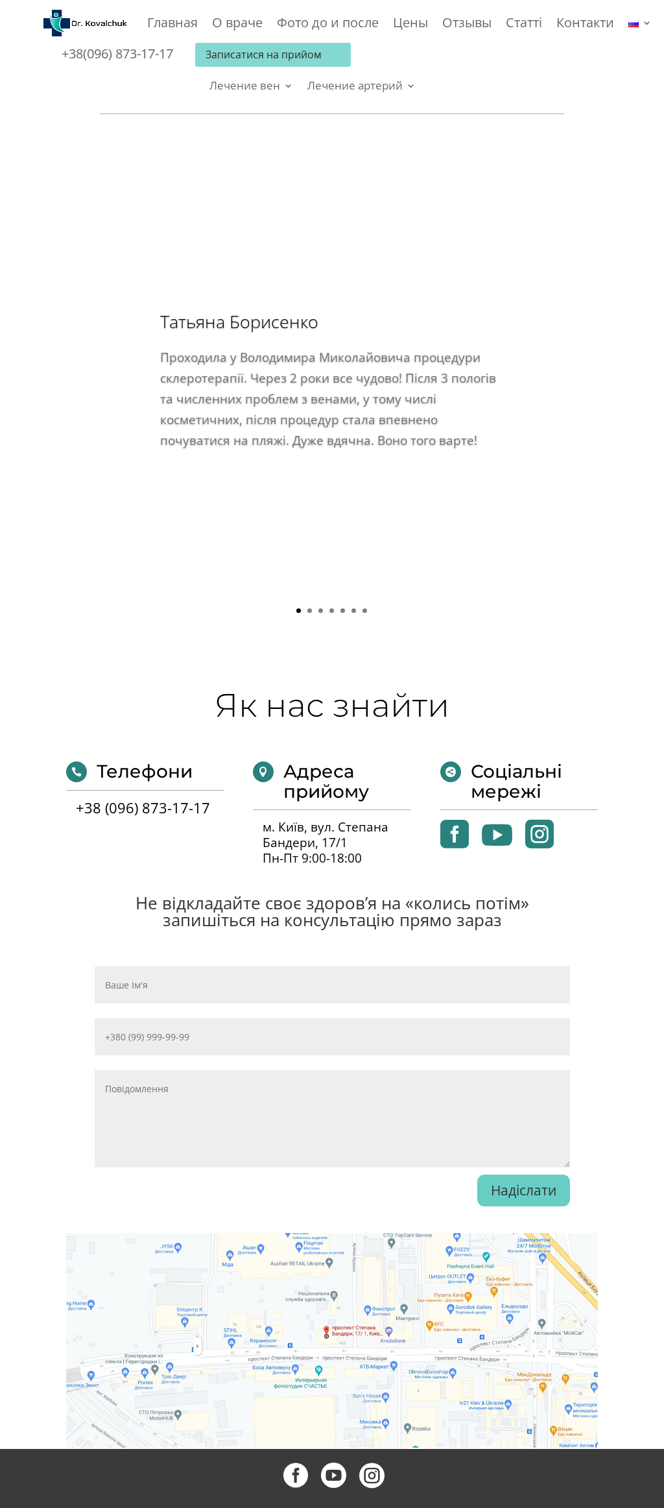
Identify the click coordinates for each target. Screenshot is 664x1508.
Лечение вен (244, 87)
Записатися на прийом (264, 54)
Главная (172, 24)
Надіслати (523, 1190)
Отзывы (467, 24)
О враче (237, 24)
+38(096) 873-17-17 (117, 53)
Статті (524, 24)
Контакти (585, 24)
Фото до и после (328, 24)
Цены (410, 24)
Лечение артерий (355, 87)
